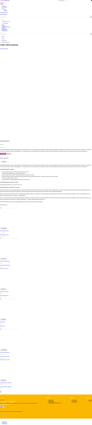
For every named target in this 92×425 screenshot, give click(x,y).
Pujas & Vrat (4, 28)
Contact (3, 27)
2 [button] (0, 392)
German (5, 10)
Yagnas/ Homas (4, 29)
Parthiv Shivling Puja (4, 352)
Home (3, 24)
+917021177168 (11, 401)
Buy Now (9, 153)
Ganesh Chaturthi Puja (5, 261)
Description (3, 161)
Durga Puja (2, 322)
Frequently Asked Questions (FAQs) (55, 402)
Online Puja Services (3, 14)
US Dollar (4, 6)
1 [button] (0, 391)
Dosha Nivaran (4, 30)
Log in (4, 23)
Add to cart (3, 153)
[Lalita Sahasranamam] (0, 47)
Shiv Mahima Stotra (4, 230)
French (5, 9)
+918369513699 (22, 195)
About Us (3, 25)
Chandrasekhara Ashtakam (6, 382)
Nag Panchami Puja (4, 291)
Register (6, 23)
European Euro (4, 7)
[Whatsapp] (0, 408)
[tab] (4, 162)
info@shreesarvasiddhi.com (4, 404)
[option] (9, 222)
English (3, 8)
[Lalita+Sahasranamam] (1, 47)
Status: (1, 147)
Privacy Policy (74, 400)
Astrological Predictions (6, 26)
